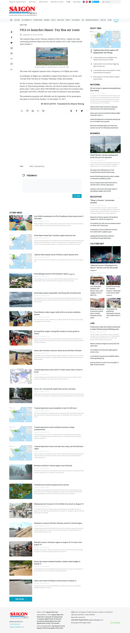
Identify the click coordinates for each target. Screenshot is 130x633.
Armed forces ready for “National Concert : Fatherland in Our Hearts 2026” (113, 291)
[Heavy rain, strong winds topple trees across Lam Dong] (20, 395)
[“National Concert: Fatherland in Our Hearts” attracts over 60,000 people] (105, 254)
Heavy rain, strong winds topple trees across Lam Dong (55, 389)
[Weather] (11, 69)
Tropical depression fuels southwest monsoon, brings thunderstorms (54, 428)
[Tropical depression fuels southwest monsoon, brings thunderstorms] (20, 433)
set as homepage (115, 622)
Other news (15, 212)
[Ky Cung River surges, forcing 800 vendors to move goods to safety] (20, 338)
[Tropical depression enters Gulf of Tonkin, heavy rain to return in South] (20, 376)
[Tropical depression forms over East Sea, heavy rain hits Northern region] (20, 453)
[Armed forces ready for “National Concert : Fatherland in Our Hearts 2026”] (113, 280)
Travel (110, 20)
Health (53, 20)
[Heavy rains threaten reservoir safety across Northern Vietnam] (20, 357)
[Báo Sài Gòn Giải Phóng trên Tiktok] (90, 2)
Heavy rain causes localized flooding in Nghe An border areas (105, 114)
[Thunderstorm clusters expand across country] (20, 491)
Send (78, 196)
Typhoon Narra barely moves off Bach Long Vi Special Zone (56, 255)
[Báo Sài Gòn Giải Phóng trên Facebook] (84, 2)
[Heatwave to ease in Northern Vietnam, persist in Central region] (20, 529)
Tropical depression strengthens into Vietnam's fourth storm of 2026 (105, 59)
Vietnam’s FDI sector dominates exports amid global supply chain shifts (103, 190)
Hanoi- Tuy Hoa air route (37, 166)
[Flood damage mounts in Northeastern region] (20, 280)
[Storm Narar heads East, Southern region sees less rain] (20, 242)
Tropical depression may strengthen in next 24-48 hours (55, 408)
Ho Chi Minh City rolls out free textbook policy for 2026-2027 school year (105, 224)
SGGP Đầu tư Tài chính (57, 2)
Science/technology (92, 20)
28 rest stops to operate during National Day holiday (105, 89)
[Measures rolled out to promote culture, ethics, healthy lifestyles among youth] (97, 303)
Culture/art (76, 20)
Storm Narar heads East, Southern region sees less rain (54, 235)
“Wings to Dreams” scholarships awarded (102, 201)
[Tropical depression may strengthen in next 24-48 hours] (20, 414)
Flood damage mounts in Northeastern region (54, 274)
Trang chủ (11, 20)
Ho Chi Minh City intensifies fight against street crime (103, 351)
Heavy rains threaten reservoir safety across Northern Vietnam (57, 351)
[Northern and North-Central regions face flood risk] (20, 472)
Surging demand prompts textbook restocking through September (102, 237)
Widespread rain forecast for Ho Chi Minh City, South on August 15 (58, 504)
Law (82, 20)
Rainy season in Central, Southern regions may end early (106, 78)
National (17, 20)
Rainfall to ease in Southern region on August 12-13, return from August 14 (58, 543)
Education (60, 20)
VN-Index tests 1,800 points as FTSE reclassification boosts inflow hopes (102, 171)
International (37, 20)
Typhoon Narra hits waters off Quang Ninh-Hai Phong (105, 51)
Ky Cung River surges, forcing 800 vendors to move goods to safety (56, 332)
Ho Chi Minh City (27, 20)
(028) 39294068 (15, 624)
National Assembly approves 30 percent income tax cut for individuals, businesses (104, 127)
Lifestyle (103, 20)
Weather (116, 20)
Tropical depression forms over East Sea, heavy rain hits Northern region (58, 447)
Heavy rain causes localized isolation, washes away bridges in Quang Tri (57, 562)
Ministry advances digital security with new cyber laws (104, 345)
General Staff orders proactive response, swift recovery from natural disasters (104, 108)
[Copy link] (11, 59)
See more (19, 599)
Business (47, 20)
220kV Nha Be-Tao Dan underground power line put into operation (104, 156)
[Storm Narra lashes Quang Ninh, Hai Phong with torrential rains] (20, 299)
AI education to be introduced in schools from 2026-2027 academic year (103, 231)
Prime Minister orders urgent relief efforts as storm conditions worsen (57, 313)
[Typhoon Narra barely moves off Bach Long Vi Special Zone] (20, 261)
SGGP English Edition (23, 11)
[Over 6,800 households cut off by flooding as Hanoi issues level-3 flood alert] (20, 222)
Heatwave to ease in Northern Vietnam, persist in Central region (58, 523)
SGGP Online (32, 2)
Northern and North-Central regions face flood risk (53, 466)
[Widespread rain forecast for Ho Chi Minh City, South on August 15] (20, 510)
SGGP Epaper (77, 2)
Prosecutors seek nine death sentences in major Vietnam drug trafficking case (105, 328)
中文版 (68, 2)
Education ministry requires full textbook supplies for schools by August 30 (104, 218)
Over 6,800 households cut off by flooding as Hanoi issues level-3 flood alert (58, 217)
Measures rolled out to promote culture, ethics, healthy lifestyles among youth (97, 313)
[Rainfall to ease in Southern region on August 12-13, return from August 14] (20, 548)
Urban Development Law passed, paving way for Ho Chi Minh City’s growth (105, 120)
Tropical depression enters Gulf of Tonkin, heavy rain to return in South (58, 371)
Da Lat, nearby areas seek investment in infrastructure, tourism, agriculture (103, 184)
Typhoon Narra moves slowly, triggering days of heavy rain (106, 65)
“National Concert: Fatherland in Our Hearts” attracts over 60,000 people (104, 267)
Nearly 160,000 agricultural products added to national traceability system (104, 177)
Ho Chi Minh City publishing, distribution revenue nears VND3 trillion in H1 (113, 313)
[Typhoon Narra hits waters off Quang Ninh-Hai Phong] (105, 39)
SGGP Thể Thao (43, 2)
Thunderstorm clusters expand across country (51, 485)
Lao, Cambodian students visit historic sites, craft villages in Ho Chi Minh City (96, 291)
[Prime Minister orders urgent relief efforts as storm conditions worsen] (20, 318)
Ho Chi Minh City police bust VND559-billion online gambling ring (104, 357)
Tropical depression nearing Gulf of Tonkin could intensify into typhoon (106, 71)
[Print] (11, 53)
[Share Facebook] (11, 37)
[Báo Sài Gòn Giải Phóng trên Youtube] (87, 2)
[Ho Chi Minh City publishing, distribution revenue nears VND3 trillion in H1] (113, 303)
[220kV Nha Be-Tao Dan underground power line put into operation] (105, 144)
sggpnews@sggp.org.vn (17, 627)
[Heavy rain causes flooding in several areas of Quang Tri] (20, 587)
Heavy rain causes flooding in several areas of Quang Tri (55, 581)
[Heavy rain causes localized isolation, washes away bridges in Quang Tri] (20, 568)
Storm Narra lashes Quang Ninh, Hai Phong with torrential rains (57, 293)
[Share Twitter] (11, 43)
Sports (67, 20)
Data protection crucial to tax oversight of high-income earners (104, 364)
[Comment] (11, 64)
